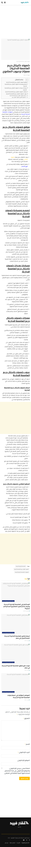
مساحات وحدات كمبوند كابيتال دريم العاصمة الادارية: (16, 89)
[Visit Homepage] (24, 2)
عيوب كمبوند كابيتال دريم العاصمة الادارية (16, 94)
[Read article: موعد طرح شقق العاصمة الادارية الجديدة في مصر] (15, 654)
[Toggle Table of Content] (26, 79)
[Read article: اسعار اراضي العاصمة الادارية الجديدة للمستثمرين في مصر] (15, 624)
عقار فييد (12, 838)
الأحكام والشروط (25, 843)
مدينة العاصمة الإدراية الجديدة (8, 601)
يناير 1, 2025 (26, 700)
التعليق (26, 718)
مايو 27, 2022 (26, 75)
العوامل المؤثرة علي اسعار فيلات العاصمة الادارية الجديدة (18, 696)
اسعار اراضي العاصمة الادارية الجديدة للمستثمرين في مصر (17, 637)
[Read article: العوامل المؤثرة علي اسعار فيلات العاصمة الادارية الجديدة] (15, 683)
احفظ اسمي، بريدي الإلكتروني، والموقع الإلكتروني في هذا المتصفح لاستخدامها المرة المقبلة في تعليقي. (17, 770)
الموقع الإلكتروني (23, 760)
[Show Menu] (5, 2)
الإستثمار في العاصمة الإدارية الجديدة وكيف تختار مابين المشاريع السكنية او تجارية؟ (16, 606)
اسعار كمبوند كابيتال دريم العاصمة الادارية (18, 95)
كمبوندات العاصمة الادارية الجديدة (22, 572)
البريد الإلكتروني (24, 752)
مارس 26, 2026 (26, 611)
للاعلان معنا (12, 843)
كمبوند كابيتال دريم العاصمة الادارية (21, 569)
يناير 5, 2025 (26, 640)
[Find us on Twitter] (26, 840)
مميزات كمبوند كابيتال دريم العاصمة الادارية (16, 92)
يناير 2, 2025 (26, 670)
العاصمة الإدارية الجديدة (20, 566)
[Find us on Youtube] (23, 840)
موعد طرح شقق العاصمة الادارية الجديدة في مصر (16, 666)
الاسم (27, 744)
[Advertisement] (15, 22)
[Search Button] (2, 2)
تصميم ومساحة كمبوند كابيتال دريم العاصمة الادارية (16, 85)
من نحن (6, 843)
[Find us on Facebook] (29, 840)
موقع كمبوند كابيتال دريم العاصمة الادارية (16, 82)
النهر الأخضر (25, 166)
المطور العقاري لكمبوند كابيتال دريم (19, 97)
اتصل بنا (18, 843)
